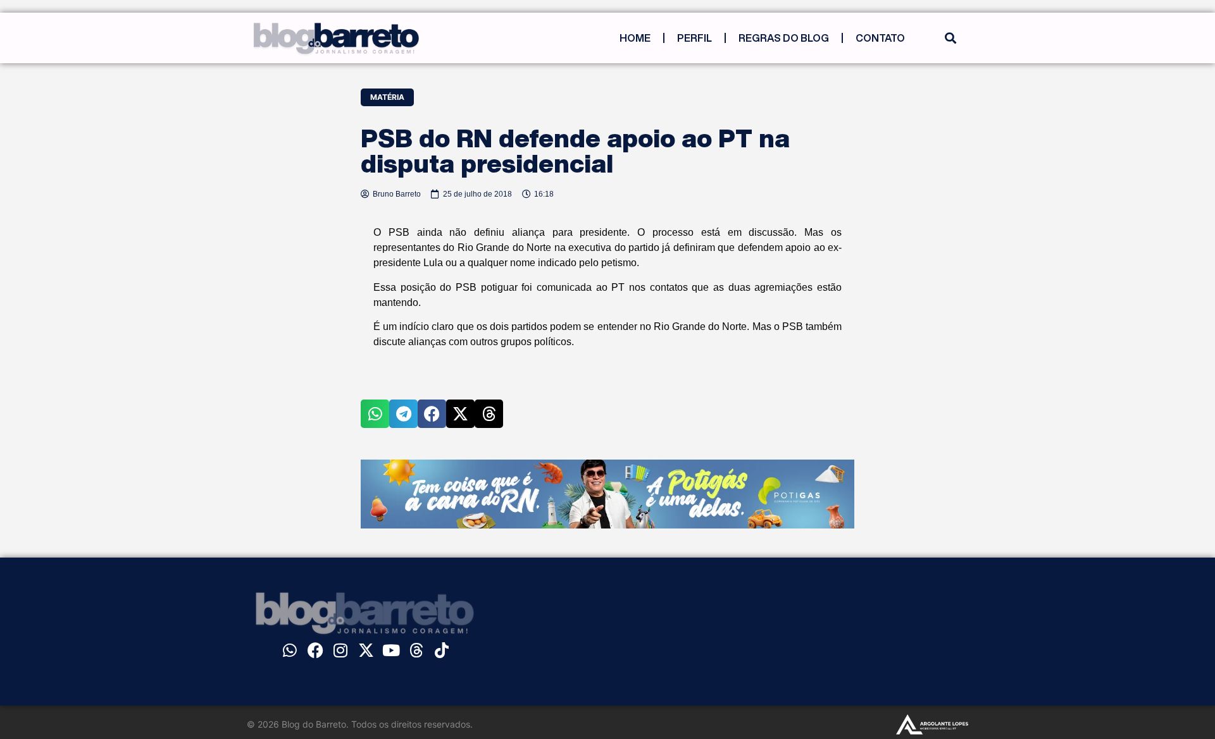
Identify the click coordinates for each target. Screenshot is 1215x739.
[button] (950, 38)
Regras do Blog (783, 38)
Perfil (694, 38)
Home (635, 38)
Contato (880, 38)
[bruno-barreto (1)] (607, 524)
